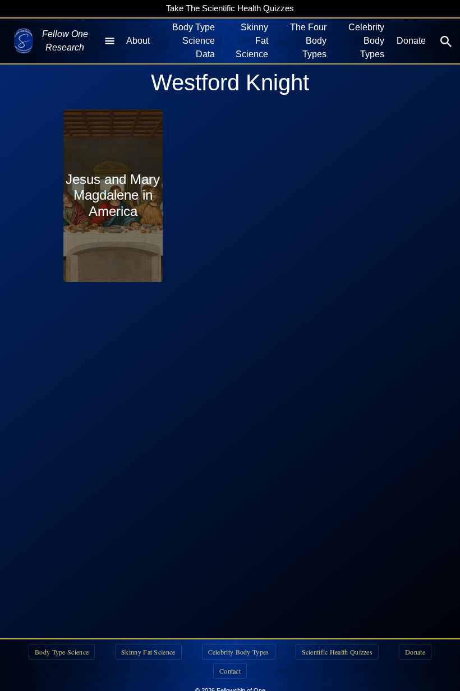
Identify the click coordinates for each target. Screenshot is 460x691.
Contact (230, 670)
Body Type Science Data (193, 40)
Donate (411, 40)
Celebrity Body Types (366, 40)
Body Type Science (62, 651)
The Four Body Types (308, 40)
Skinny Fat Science (252, 40)
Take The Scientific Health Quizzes (230, 8)
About (138, 40)
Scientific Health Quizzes (337, 651)
